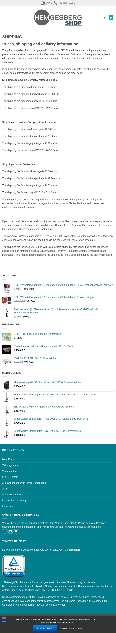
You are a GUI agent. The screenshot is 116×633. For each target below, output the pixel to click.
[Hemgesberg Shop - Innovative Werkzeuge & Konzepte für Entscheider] (58, 17)
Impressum (8, 506)
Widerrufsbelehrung (12, 494)
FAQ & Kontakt (10, 477)
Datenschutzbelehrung (14, 500)
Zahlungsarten (10, 465)
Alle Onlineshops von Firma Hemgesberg (24, 483)
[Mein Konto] (104, 18)
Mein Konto (8, 459)
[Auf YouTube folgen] (15, 531)
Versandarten (9, 471)
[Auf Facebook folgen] (5, 531)
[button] (4, 18)
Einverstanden (45, 628)
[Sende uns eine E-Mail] (10, 531)
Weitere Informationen (71, 628)
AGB (4, 488)
